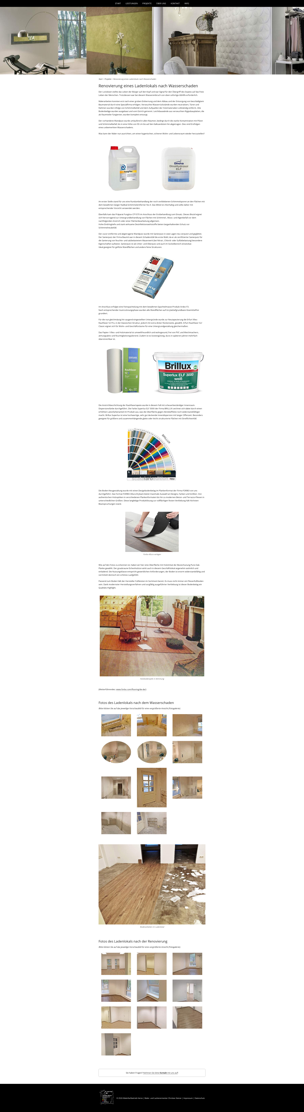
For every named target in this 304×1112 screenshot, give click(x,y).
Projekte (147, 3)
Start (118, 3)
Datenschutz (200, 1098)
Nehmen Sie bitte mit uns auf (160, 1072)
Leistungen (132, 3)
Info (187, 3)
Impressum (188, 1098)
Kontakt (175, 3)
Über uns (161, 3)
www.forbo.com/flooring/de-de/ (131, 689)
